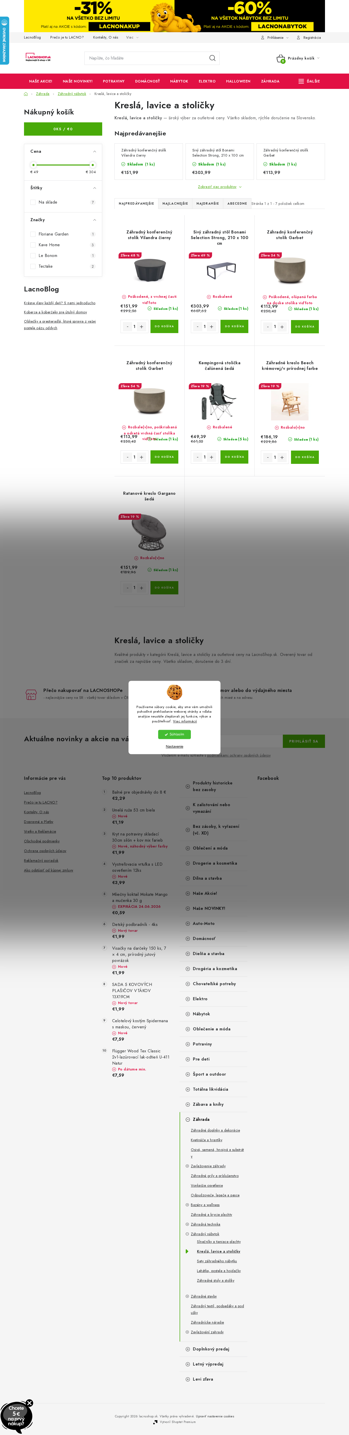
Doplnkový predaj (211, 1349)
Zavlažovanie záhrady (208, 1166)
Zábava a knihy (208, 1104)
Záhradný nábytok (205, 1234)
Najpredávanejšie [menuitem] (136, 203)
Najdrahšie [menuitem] (207, 203)
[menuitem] (40, 81)
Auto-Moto (204, 923)
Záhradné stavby (204, 1296)
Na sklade (66, 202)
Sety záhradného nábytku (217, 1261)
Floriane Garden (66, 234)
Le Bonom (66, 255)
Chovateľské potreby (214, 984)
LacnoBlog (32, 37)
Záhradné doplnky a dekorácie (215, 1130)
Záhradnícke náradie (207, 1322)
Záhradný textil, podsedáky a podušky (217, 1309)
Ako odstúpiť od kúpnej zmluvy (48, 870)
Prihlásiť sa (304, 741)
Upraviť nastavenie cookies (215, 1416)
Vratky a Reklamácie (40, 831)
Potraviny (202, 1044)
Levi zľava (203, 1379)
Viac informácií (185, 721)
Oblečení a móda (210, 848)
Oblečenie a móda (211, 1029)
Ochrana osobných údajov (45, 850)
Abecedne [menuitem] (237, 203)
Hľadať (212, 58)
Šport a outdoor (209, 1074)
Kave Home (66, 245)
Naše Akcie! (205, 893)
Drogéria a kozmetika (215, 969)
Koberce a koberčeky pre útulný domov (55, 312)
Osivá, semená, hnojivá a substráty (217, 1153)
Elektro (200, 999)
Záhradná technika (205, 1224)
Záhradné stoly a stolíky (215, 1280)
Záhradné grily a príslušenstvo (215, 1175)
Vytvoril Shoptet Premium (178, 1422)
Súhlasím (177, 734)
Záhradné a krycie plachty (211, 1214)
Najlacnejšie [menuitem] (175, 203)
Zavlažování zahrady (207, 1332)
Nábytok (201, 1014)
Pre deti (201, 1059)
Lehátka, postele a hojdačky (219, 1270)
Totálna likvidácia (210, 1089)
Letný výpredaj (208, 1364)
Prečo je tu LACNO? (67, 37)
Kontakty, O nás (105, 37)
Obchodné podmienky (42, 841)
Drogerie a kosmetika (215, 863)
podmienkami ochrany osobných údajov (239, 755)
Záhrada (201, 1119)
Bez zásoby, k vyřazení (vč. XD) (216, 830)
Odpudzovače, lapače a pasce (215, 1195)
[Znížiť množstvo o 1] (127, 326)
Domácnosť (204, 939)
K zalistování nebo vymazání (211, 808)
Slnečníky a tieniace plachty (219, 1241)
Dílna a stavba (207, 878)
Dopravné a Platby (38, 821)
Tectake (66, 266)
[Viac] (309, 81)
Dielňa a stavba (209, 954)
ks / (63, 129)
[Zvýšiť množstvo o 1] (141, 326)
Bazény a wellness (205, 1204)
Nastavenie (174, 746)
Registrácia (312, 37)
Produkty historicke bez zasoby (213, 786)
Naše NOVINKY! (209, 908)
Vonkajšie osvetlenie (207, 1185)
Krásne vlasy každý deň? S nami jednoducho (60, 302)
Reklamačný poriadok (41, 860)
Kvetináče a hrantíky (206, 1140)
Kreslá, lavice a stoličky (218, 1251)
